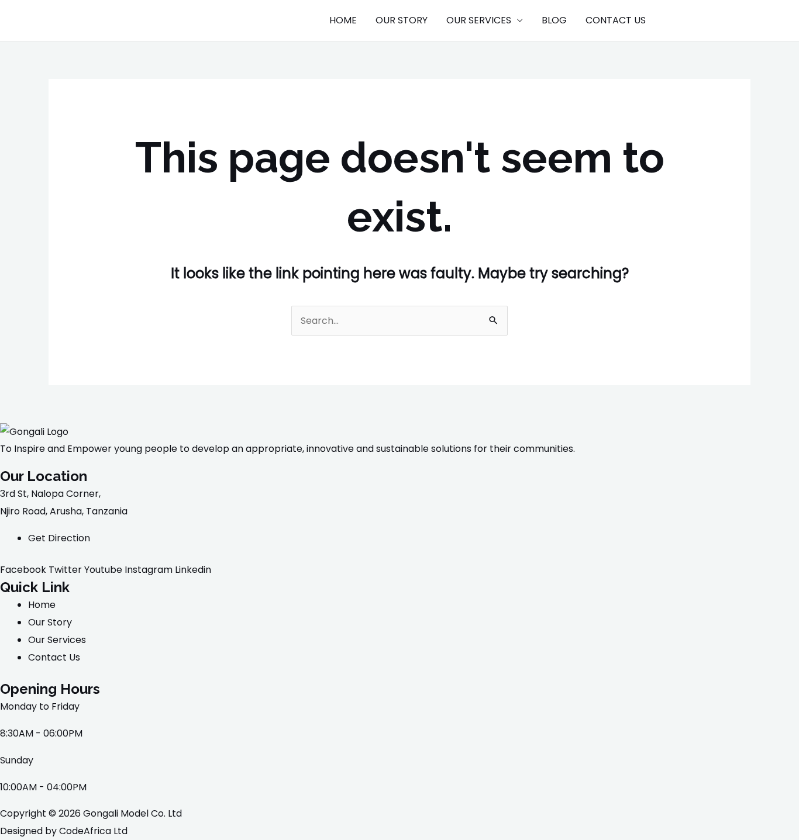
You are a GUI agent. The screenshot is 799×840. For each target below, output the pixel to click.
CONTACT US (616, 20)
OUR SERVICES (478, 20)
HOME (343, 20)
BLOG (554, 20)
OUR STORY (402, 20)
